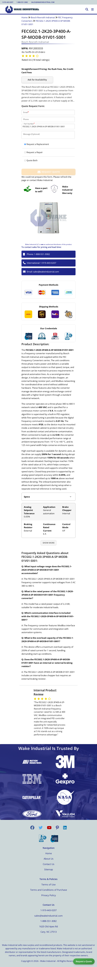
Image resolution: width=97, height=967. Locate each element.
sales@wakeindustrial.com (42, 2)
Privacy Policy (48, 895)
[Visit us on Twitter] (41, 827)
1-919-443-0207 (7, 2)
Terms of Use (48, 884)
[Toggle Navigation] (92, 9)
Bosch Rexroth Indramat (43, 17)
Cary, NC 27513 (49, 931)
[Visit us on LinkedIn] (65, 827)
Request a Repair (35, 152)
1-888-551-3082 (22, 2)
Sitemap (48, 869)
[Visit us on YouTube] (49, 827)
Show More (48, 542)
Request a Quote (84, 961)
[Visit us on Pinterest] (57, 827)
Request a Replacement (38, 144)
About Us (48, 858)
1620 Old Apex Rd (48, 926)
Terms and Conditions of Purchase (48, 889)
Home (24, 17)
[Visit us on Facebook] (32, 827)
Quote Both (32, 160)
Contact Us (48, 864)
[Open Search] (86, 9)
